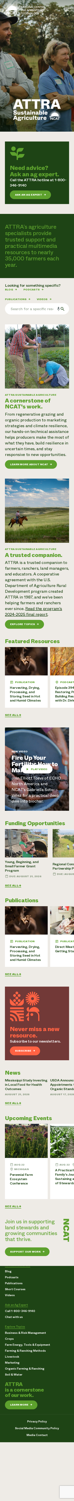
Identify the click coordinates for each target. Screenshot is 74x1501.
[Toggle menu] (67, 9)
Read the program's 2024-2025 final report (33, 611)
